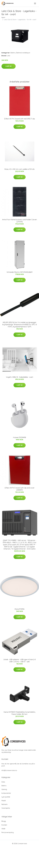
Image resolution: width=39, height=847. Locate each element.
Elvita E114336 (19, 609)
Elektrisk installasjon (23, 53)
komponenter (6, 793)
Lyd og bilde (6, 797)
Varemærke (6, 808)
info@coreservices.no (9, 770)
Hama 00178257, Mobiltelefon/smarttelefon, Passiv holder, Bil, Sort (20, 713)
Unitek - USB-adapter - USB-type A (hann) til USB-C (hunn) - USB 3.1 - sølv (20, 660)
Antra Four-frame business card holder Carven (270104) (19, 221)
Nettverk (5, 804)
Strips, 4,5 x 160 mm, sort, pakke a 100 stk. (19, 169)
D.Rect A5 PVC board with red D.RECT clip (19, 119)
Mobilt (4, 801)
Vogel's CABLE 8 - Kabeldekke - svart (19, 377)
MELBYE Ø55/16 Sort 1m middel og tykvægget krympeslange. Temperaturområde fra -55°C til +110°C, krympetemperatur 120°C (19, 324)
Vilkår (3, 829)
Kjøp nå (9, 66)
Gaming (4, 789)
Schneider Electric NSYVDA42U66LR (19, 272)
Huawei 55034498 (19, 437)
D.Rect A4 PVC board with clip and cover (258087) (19, 489)
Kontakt (4, 825)
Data (3, 782)
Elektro (12, 53)
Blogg (4, 821)
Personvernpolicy (8, 832)
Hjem (3, 17)
